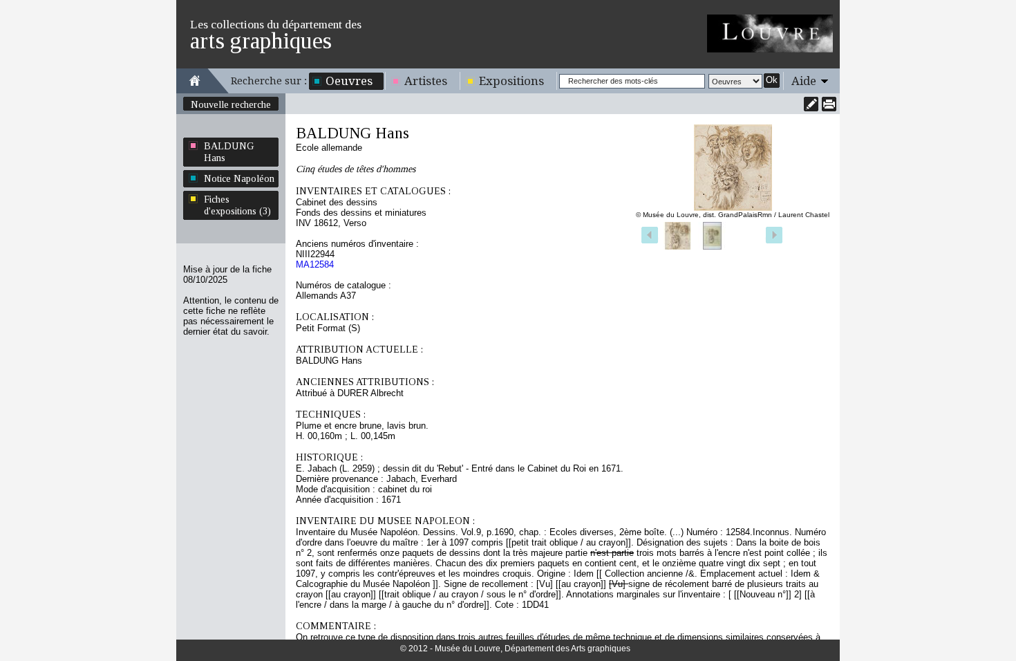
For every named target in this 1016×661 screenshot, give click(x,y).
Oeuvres (349, 81)
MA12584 (315, 264)
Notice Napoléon (239, 178)
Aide (803, 81)
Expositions (511, 81)
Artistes (425, 81)
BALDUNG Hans (229, 151)
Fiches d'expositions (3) (237, 205)
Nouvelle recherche (231, 104)
